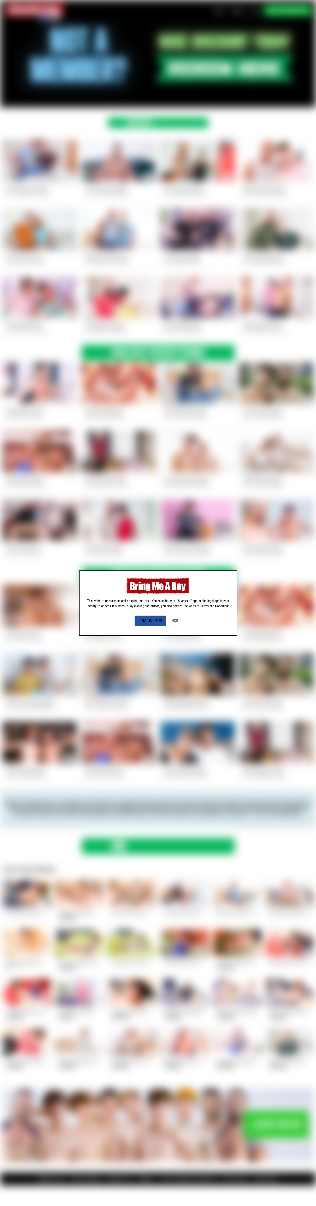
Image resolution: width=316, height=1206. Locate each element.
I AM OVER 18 (150, 620)
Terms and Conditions (214, 606)
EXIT (175, 621)
